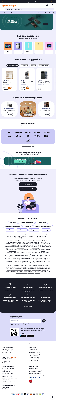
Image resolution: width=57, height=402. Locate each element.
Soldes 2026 (31, 265)
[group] (27, 161)
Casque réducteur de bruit (43, 226)
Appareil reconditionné (35, 238)
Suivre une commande (7, 349)
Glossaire (47, 268)
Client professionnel (34, 359)
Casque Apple (42, 222)
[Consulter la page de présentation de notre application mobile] (23, 336)
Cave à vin (28, 226)
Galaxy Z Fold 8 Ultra (23, 243)
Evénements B (16, 265)
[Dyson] (28, 132)
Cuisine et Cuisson (27, 235)
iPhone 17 (25, 240)
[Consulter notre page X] (25, 325)
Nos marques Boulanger (35, 352)
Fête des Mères (29, 267)
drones (14, 257)
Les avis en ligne (6, 379)
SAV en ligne (45, 270)
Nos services (32, 351)
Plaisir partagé (32, 347)
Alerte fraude (5, 389)
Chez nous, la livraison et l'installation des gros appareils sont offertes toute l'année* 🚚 (28, 13)
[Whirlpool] (37, 136)
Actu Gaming (31, 273)
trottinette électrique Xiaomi (30, 249)
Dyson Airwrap (10, 255)
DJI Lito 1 (29, 257)
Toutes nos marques (28, 146)
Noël (24, 267)
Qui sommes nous (33, 346)
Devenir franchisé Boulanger (36, 370)
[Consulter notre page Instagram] (28, 325)
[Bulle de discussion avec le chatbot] (52, 397)
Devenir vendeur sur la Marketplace (37, 375)
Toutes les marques (36, 270)
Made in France (9, 268)
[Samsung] (19, 132)
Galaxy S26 (21, 242)
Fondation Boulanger (34, 357)
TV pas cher (39, 260)
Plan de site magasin (39, 268)
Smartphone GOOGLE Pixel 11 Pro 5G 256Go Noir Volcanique (44, 83)
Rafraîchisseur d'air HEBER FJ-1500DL (27, 82)
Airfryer (7, 246)
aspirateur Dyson (45, 254)
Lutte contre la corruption (8, 381)
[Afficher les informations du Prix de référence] (27, 86)
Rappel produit (5, 387)
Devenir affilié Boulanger (35, 371)
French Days (19, 267)
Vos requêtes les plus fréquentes (15, 270)
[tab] (12, 65)
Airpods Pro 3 (37, 246)
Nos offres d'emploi (33, 368)
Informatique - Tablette (25, 236)
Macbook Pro (22, 230)
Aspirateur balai (38, 51)
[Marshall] (47, 132)
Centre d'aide (5, 354)
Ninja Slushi (33, 245)
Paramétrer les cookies (7, 375)
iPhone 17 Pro (40, 240)
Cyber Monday (44, 265)
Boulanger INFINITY (33, 360)
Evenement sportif (10, 267)
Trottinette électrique (26, 222)
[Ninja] (47, 136)
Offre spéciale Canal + (21, 273)
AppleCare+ (47, 271)
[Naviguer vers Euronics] (41, 377)
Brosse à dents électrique (12, 226)
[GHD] (28, 140)
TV (7, 51)
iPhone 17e (20, 240)
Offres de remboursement (20, 268)
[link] (9, 109)
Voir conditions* (28, 306)
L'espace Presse (33, 349)
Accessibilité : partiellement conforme (11, 383)
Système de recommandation (9, 378)
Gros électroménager (17, 235)
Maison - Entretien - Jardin (39, 235)
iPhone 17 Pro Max (32, 240)
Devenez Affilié (27, 270)
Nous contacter (28, 184)
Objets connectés (24, 238)
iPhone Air (46, 240)
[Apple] (9, 132)
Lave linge (46, 230)
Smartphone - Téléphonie (38, 236)
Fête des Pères (37, 267)
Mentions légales (6, 371)
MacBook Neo (35, 248)
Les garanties (5, 370)
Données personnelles (7, 373)
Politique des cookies (7, 376)
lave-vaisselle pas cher (30, 262)
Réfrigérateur (28, 51)
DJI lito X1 (36, 257)
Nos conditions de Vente (8, 368)
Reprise (31, 271)
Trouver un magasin (27, 189)
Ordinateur (49, 51)
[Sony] (37, 132)
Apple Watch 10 (28, 246)
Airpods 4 (13, 222)
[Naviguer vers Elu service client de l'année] (41, 381)
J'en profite (47, 27)
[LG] (19, 136)
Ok (44, 320)
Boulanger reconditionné (23, 271)
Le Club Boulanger (33, 355)
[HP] (28, 136)
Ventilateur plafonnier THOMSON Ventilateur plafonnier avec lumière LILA (9, 83)
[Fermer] (54, 13)
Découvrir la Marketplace (35, 373)
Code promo (37, 271)
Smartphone (18, 51)
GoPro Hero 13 (12, 251)
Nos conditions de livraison (8, 351)
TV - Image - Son (14, 236)
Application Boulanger (11, 271)
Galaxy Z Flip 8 (33, 243)
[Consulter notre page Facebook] (23, 325)
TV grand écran (38, 258)
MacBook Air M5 (20, 248)
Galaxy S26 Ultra (29, 242)
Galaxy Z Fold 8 (14, 243)
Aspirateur (10, 230)
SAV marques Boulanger (35, 354)
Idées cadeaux (45, 267)
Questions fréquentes (7, 347)
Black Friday (38, 265)
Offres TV (37, 273)
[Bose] (9, 136)
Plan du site (31, 268)
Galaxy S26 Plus (38, 242)
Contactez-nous (6, 346)
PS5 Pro (43, 251)
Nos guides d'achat (6, 352)
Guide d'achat (24, 265)
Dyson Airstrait (23, 255)
